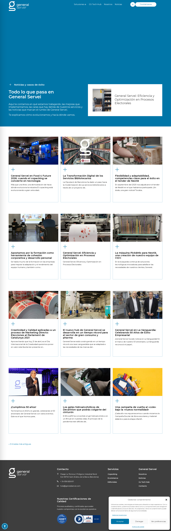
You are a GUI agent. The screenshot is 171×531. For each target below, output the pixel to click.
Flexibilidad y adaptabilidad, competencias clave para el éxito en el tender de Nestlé (137, 178)
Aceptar (120, 521)
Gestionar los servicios (119, 515)
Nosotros (108, 4)
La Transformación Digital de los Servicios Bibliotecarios (83, 177)
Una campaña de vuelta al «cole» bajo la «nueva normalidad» (135, 408)
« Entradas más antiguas (20, 444)
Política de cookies (138, 527)
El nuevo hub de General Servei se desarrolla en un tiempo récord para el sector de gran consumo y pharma (85, 334)
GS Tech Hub (95, 4)
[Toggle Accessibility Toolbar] (5, 526)
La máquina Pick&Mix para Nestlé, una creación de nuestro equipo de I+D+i (136, 255)
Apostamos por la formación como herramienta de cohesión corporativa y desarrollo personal (32, 255)
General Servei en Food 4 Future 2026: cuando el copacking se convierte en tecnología (31, 178)
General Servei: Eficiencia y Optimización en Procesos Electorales (79, 255)
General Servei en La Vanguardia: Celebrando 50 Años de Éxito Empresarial (135, 333)
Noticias (118, 4)
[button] (166, 500)
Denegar (139, 521)
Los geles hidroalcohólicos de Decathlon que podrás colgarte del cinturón (84, 410)
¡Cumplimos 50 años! (23, 407)
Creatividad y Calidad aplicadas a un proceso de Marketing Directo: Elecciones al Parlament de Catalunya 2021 (33, 334)
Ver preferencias (158, 521)
